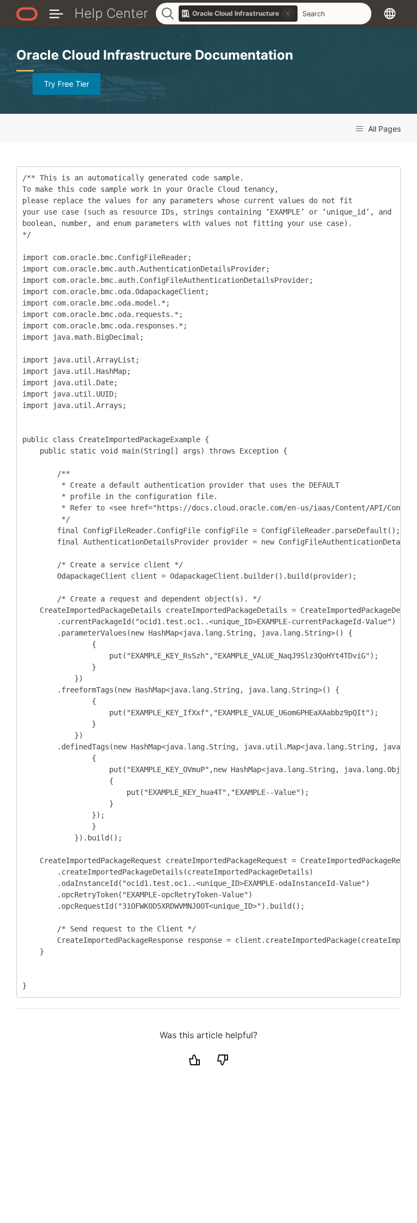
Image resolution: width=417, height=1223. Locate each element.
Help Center (111, 13)
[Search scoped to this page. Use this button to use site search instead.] (287, 13)
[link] (238, 13)
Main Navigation (56, 13)
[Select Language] (390, 13)
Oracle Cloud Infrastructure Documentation (154, 55)
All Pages (383, 128)
